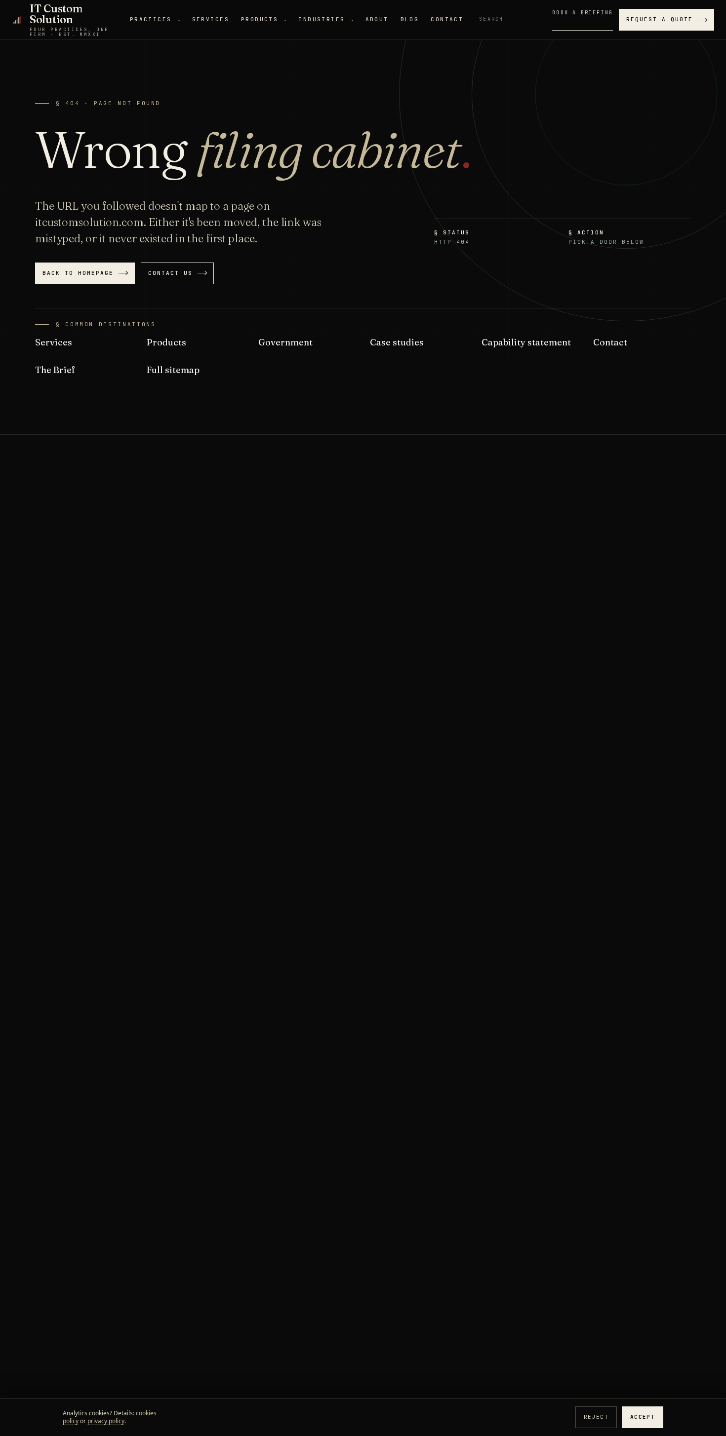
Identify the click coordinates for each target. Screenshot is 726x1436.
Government (285, 342)
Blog (410, 19)
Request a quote (659, 19)
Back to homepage (78, 272)
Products (263, 19)
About (377, 19)
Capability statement (526, 342)
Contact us (170, 272)
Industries (325, 19)
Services (210, 19)
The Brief (55, 370)
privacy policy (105, 1421)
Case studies (397, 342)
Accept (642, 1416)
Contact (447, 19)
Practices (155, 19)
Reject (596, 1416)
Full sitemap (173, 370)
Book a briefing (582, 12)
